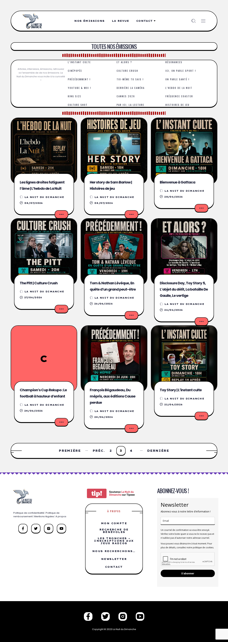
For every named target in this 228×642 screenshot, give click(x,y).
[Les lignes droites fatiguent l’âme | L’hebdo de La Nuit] (44, 151)
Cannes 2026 (126, 96)
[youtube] (61, 528)
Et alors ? (124, 62)
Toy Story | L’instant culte (181, 389)
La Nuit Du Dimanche (44, 197)
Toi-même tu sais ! (130, 79)
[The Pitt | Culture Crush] (44, 252)
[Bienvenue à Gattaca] (184, 151)
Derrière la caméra (131, 88)
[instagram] (48, 528)
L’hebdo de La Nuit (178, 88)
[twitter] (35, 528)
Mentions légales (44, 516)
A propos (61, 516)
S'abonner (187, 573)
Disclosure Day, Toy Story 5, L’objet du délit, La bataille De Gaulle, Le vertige (184, 289)
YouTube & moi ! (79, 88)
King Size (74, 96)
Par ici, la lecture (130, 105)
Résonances (173, 62)
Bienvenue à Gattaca (177, 182)
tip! (96, 493)
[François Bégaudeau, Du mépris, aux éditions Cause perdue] (114, 359)
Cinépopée (75, 70)
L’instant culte (79, 62)
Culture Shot (78, 105)
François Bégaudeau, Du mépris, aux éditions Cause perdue (112, 396)
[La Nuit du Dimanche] (33, 21)
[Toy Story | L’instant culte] (184, 359)
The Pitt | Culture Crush (39, 283)
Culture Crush (127, 70)
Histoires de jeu (177, 105)
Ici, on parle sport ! (180, 70)
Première (70, 450)
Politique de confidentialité (28, 513)
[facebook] (23, 528)
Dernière (158, 450)
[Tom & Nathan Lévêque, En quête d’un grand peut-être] (114, 252)
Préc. (99, 450)
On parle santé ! (177, 79)
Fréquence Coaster (179, 96)
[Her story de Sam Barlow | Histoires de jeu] (114, 151)
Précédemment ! (79, 79)
